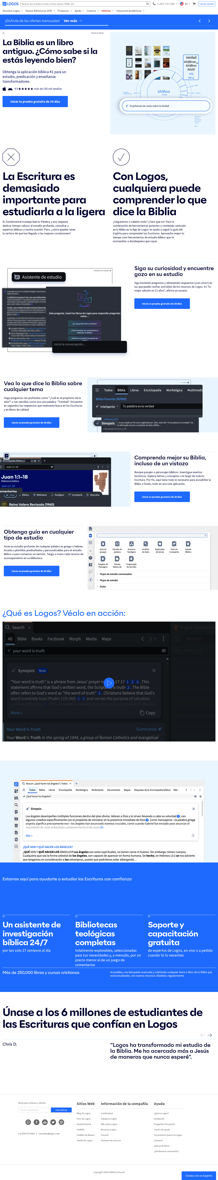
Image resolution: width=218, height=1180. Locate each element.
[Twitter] (53, 1122)
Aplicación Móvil (161, 1145)
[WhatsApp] (28, 1122)
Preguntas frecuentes (164, 1124)
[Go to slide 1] (56, 25)
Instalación (159, 1118)
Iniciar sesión (207, 3)
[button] (199, 21)
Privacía (104, 1135)
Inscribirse (61, 1110)
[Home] (10, 4)
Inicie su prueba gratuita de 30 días (162, 303)
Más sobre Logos (109, 1124)
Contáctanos (107, 1113)
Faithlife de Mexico (86, 1135)
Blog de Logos (83, 1113)
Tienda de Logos (85, 1140)
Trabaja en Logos (109, 1118)
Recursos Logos (108, 1129)
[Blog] (61, 1122)
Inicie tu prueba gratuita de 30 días (35, 101)
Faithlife (80, 1129)
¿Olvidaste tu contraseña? (166, 1151)
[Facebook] (36, 1122)
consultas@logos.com (49, 1133)
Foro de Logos (84, 1118)
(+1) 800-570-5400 (26, 1133)
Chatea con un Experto (198, 1175)
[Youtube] (45, 1122)
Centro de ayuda (162, 1129)
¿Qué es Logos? (161, 1113)
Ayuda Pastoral (84, 1124)
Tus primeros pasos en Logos (168, 1135)
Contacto (158, 1140)
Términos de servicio (111, 1140)
